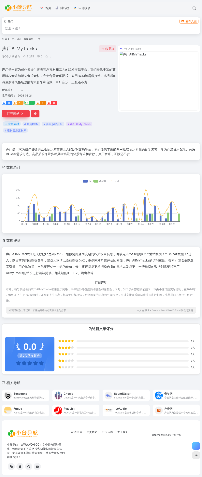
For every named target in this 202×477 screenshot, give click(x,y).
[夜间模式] (196, 455)
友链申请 (76, 432)
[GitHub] (28, 466)
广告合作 (107, 432)
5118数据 (136, 254)
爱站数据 (155, 254)
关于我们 (122, 432)
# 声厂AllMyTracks (79, 124)
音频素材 (28, 38)
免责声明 (91, 432)
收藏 (109, 48)
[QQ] (19, 466)
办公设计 (17, 38)
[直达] (47, 395)
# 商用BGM (31, 124)
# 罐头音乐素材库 (15, 130)
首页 (7, 38)
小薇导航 (176, 434)
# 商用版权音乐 (53, 124)
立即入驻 (191, 21)
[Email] (37, 466)
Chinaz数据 (175, 254)
